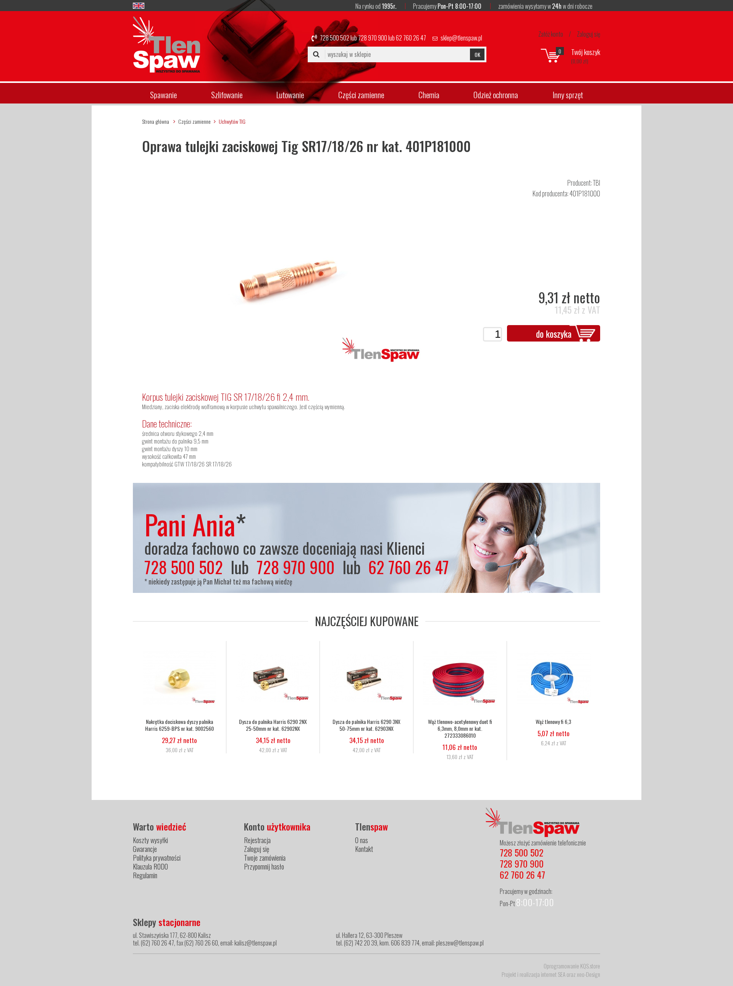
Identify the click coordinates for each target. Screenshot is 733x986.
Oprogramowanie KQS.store (572, 966)
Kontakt (364, 849)
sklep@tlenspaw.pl (461, 37)
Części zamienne (361, 94)
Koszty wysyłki (150, 840)
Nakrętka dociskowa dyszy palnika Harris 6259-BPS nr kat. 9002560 (179, 725)
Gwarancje (145, 849)
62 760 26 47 (411, 37)
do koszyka (554, 333)
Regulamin (145, 875)
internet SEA (553, 974)
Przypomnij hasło (264, 866)
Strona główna (155, 121)
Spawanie (163, 94)
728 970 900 (372, 37)
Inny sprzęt (567, 94)
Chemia (428, 94)
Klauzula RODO (150, 866)
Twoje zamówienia (265, 858)
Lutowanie (290, 94)
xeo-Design (588, 974)
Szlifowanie (226, 94)
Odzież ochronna (495, 94)
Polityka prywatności (157, 858)
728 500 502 (334, 37)
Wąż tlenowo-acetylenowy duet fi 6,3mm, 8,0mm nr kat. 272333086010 (460, 728)
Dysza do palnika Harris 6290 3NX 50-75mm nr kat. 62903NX (366, 725)
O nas (361, 840)
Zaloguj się (588, 34)
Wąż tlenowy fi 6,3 (553, 721)
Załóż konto (550, 34)
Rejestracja (257, 840)
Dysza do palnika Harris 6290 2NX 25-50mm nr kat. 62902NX (273, 725)
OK (477, 54)
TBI (596, 183)
